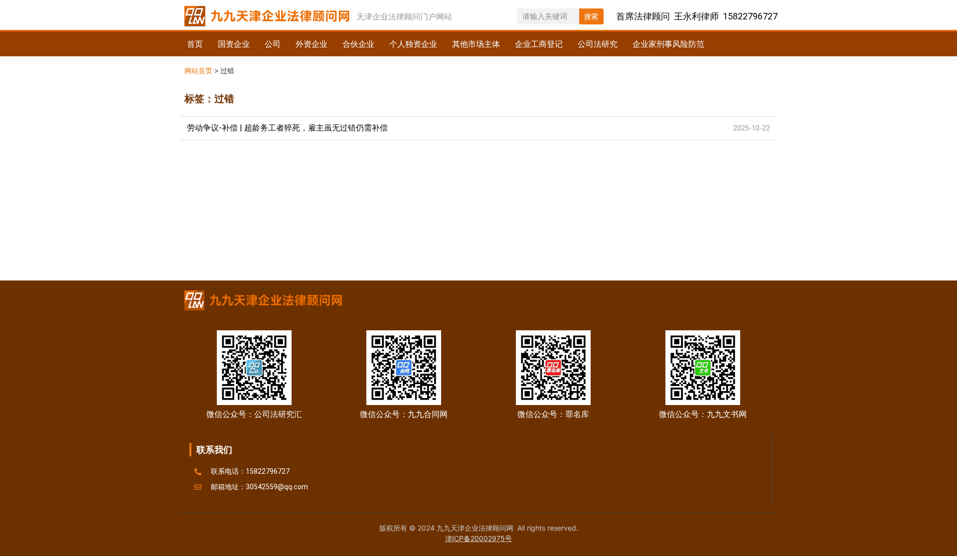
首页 (195, 44)
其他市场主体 (476, 44)
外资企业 (311, 44)
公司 (273, 44)
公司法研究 (598, 44)
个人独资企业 (413, 44)
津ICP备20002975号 (478, 538)
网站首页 (198, 71)
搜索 (591, 16)
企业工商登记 (539, 44)
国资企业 (234, 44)
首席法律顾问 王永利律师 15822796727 (697, 16)
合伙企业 (358, 44)
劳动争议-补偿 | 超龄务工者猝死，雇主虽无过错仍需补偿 (287, 128)
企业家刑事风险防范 (668, 44)
